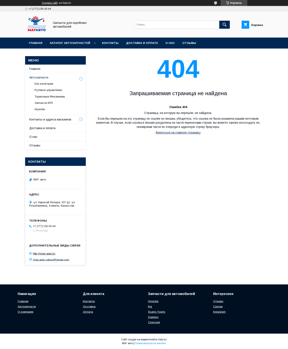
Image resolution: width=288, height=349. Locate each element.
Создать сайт (50, 2)
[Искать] (224, 25)
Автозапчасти (38, 77)
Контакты (110, 43)
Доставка (89, 306)
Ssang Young (156, 311)
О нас (170, 43)
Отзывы (189, 43)
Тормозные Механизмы (50, 96)
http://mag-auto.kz (44, 253)
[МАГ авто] (36, 32)
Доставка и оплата (142, 43)
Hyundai (40, 109)
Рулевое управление (48, 90)
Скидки (218, 306)
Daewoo (153, 317)
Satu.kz (162, 339)
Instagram (219, 311)
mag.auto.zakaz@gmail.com (51, 259)
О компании (25, 311)
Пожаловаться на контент (150, 343)
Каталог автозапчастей (70, 43)
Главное (34, 68)
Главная (35, 43)
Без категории (44, 83)
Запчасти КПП (44, 102)
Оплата (88, 311)
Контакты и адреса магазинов (50, 119)
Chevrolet (154, 322)
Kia (150, 306)
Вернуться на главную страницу (178, 132)
